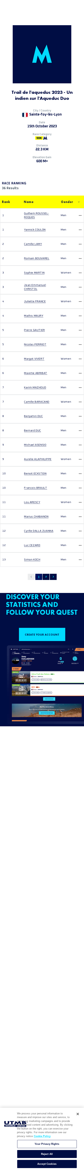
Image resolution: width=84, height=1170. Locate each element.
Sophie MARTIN (34, 272)
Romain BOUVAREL (36, 258)
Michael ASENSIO (35, 444)
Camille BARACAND (36, 401)
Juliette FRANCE (35, 301)
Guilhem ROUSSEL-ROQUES (36, 215)
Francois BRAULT (35, 488)
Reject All (47, 1154)
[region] (42, 1139)
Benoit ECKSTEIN (35, 473)
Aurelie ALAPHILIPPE (37, 459)
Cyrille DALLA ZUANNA (38, 531)
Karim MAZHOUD (35, 387)
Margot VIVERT (34, 358)
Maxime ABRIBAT (35, 373)
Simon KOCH (32, 559)
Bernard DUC (32, 430)
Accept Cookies (46, 1163)
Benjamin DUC (33, 416)
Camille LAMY (33, 244)
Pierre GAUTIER (34, 330)
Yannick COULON (35, 229)
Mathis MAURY (33, 315)
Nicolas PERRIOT (35, 344)
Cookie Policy (42, 1136)
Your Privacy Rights (47, 1143)
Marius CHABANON (36, 516)
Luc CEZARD (32, 545)
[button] (31, 577)
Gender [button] (67, 202)
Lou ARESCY (32, 502)
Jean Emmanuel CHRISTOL (35, 287)
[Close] (77, 1114)
